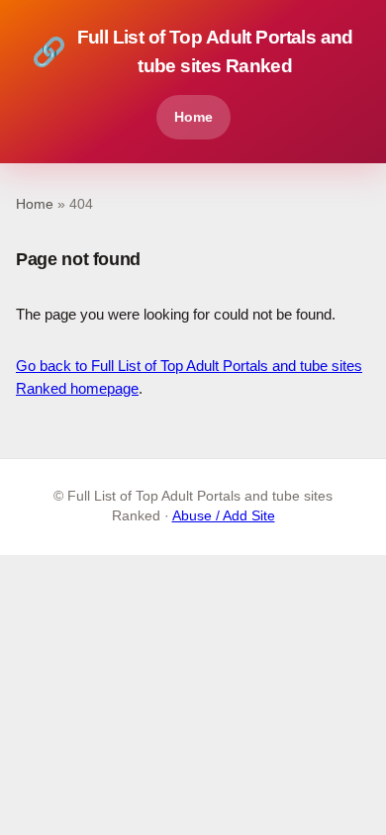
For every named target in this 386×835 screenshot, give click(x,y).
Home (193, 117)
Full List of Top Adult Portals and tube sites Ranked (192, 51)
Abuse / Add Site (223, 516)
